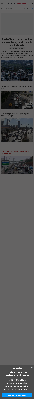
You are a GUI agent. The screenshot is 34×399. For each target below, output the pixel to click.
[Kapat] (32, 367)
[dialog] (17, 382)
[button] (17, 395)
